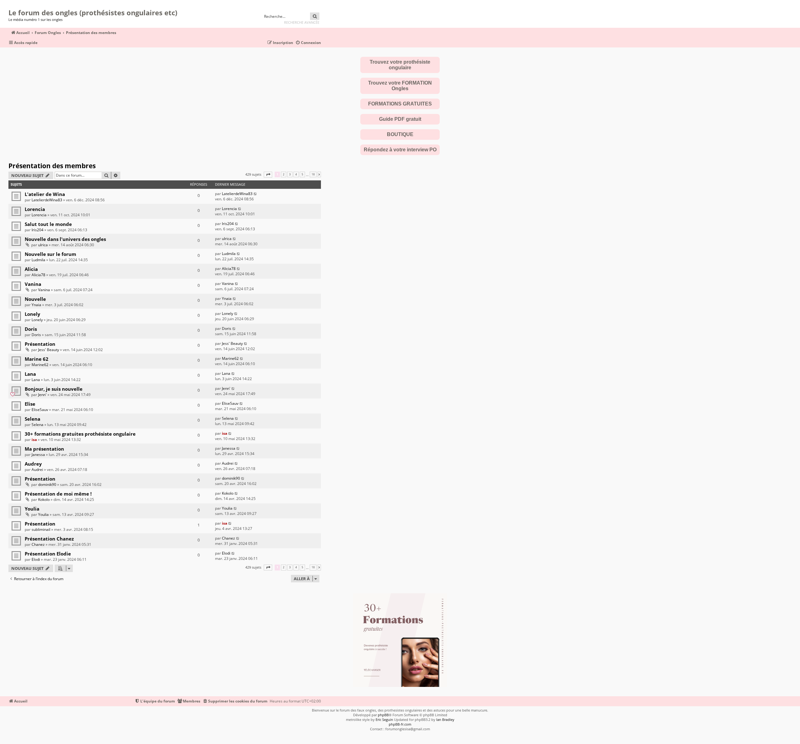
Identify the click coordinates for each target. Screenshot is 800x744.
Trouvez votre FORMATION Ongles (400, 85)
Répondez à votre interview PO (400, 149)
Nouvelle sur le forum (50, 254)
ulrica (43, 244)
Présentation (40, 344)
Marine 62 (36, 359)
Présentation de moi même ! (58, 494)
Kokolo (44, 499)
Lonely (32, 314)
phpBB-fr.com (400, 724)
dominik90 (47, 484)
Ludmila (38, 259)
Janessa (38, 454)
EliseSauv (40, 409)
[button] (268, 175)
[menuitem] (308, 43)
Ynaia (36, 304)
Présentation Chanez (49, 539)
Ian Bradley (445, 719)
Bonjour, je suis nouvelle (53, 389)
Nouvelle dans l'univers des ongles (65, 239)
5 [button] (302, 174)
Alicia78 (38, 274)
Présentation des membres (52, 165)
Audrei (37, 469)
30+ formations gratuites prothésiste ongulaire (80, 434)
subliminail (41, 529)
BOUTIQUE (400, 134)
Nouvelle (35, 299)
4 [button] (296, 174)
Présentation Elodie (48, 554)
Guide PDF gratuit (400, 119)
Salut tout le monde (48, 224)
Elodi (36, 559)
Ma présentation (44, 449)
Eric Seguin (384, 719)
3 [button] (290, 174)
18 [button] (313, 174)
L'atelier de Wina (45, 194)
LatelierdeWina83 (47, 200)
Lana (30, 374)
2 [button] (283, 174)
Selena (32, 419)
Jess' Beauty (48, 349)
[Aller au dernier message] (255, 193)
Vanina (33, 284)
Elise (30, 404)
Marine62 (40, 364)
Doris (31, 329)
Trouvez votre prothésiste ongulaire (400, 64)
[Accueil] (10, 4)
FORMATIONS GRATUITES (400, 103)
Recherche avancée (301, 22)
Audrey (33, 464)
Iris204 (37, 229)
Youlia (32, 509)
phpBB (383, 714)
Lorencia (35, 209)
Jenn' (42, 394)
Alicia (31, 269)
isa (34, 439)
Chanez (38, 544)
